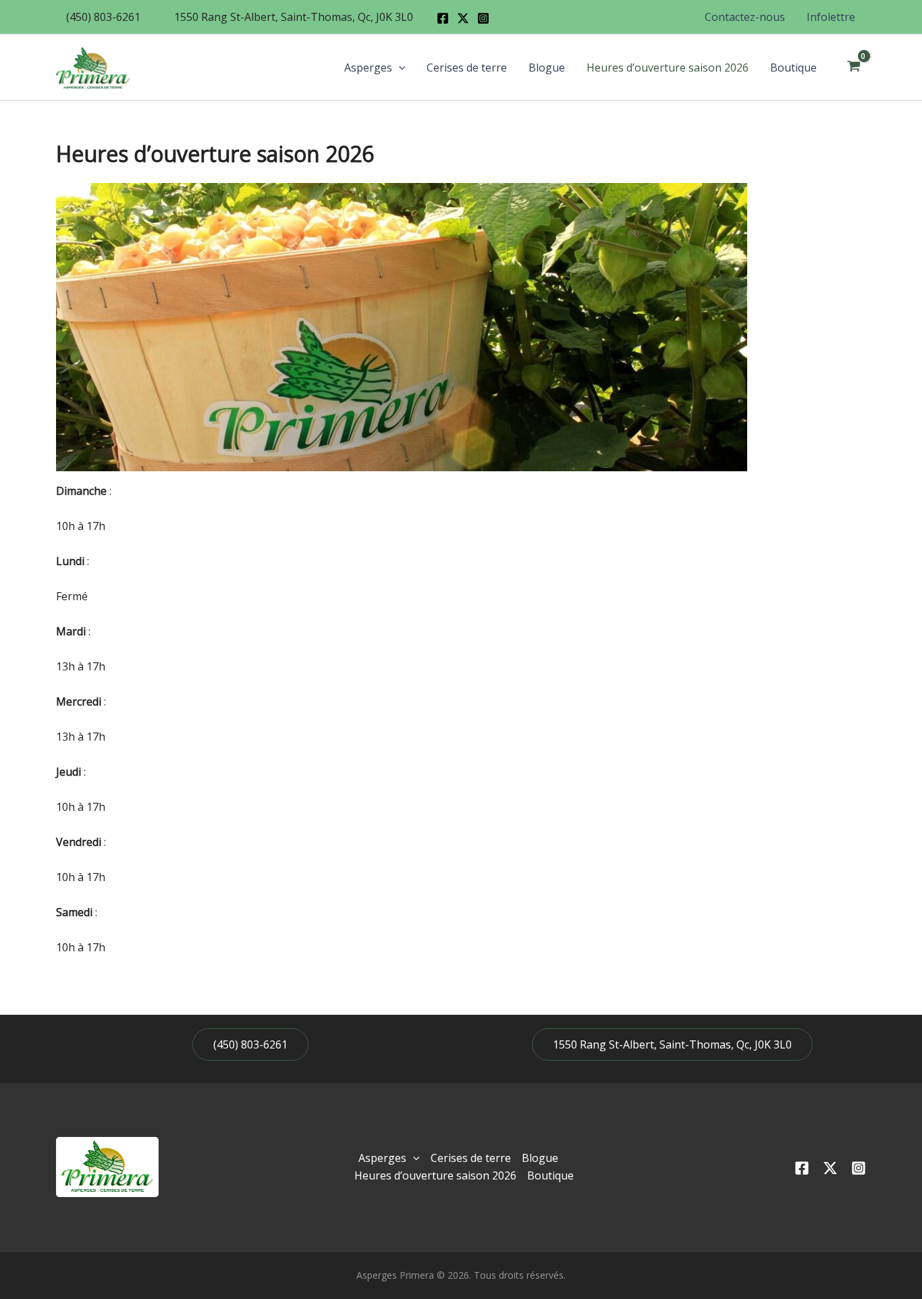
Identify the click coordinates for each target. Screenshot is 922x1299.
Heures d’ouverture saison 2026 (668, 67)
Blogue (546, 67)
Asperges (368, 67)
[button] (103, 17)
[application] (399, 68)
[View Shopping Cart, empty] (853, 67)
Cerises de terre (467, 67)
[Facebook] (443, 18)
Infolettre (831, 16)
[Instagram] (483, 18)
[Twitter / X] (463, 18)
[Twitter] (830, 1168)
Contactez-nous (745, 16)
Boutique (793, 67)
